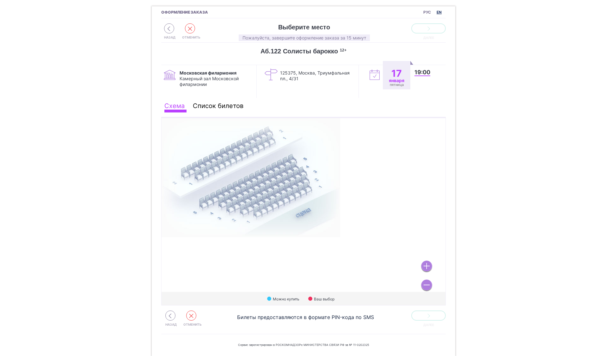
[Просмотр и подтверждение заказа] (428, 28)
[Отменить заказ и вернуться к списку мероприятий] (169, 28)
